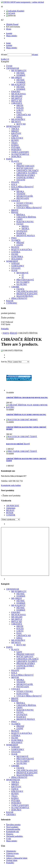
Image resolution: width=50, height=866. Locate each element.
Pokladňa (5, 329)
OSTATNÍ (20, 180)
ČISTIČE (20, 289)
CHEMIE (15, 287)
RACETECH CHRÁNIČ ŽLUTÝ (18, 444)
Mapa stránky (11, 36)
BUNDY (15, 140)
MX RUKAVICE (18, 94)
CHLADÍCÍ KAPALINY (27, 291)
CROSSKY (11, 814)
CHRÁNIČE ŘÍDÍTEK (26, 217)
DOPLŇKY (16, 156)
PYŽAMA (15, 147)
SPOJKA (20, 191)
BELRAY (10, 510)
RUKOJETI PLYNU (25, 222)
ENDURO (15, 91)
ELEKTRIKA (17, 256)
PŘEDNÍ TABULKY (25, 166)
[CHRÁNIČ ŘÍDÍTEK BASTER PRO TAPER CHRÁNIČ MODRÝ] (22, 420)
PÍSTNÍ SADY (22, 198)
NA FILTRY (21, 284)
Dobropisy (10, 856)
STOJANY (16, 268)
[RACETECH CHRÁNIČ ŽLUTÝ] (21, 436)
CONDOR (10, 515)
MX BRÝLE (16, 98)
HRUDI (19, 105)
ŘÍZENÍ (14, 212)
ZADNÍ (19, 245)
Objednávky (11, 851)
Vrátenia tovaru (12, 853)
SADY (19, 163)
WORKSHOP (12, 261)
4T (23, 277)
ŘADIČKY (21, 233)
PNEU (14, 238)
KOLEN (20, 108)
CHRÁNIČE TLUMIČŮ (26, 173)
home (8, 43)
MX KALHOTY (18, 84)
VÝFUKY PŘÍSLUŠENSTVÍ (28, 208)
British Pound (12, 24)
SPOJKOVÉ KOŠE (24, 196)
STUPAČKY (21, 231)
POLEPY (15, 182)
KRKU (19, 117)
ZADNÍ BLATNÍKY (25, 177)
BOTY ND (21, 124)
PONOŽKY (16, 150)
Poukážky (10, 863)
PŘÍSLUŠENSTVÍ (19, 298)
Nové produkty (12, 827)
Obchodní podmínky (14, 836)
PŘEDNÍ (20, 242)
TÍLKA (14, 143)
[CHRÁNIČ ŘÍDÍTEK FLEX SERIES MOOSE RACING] (27, 407)
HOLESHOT (16, 259)
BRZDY (14, 210)
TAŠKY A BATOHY (20, 152)
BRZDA (25, 226)
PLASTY (15, 161)
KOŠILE (15, 145)
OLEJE (14, 270)
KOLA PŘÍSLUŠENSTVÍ (22, 187)
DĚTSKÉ (20, 73)
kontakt (9, 33)
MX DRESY (16, 77)
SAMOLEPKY (17, 266)
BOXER (9, 513)
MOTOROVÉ (22, 273)
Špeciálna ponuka (13, 825)
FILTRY (14, 254)
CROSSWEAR (12, 68)
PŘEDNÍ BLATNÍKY (25, 175)
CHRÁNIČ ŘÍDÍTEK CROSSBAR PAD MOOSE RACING (27, 398)
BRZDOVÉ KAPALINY (27, 294)
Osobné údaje (11, 860)
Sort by (4, 362)
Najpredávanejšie (13, 829)
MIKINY (15, 131)
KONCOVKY (22, 205)
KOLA (14, 184)
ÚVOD (9, 66)
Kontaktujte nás (12, 831)
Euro (8, 29)
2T (23, 275)
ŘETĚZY (15, 247)
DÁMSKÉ (20, 75)
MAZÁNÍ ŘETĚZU (24, 296)
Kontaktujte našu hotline (11, 485)
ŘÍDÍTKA (20, 215)
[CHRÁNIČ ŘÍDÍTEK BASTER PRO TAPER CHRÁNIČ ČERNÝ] (21, 451)
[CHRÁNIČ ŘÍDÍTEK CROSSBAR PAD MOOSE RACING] (19, 390)
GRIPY (19, 219)
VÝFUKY (15, 201)
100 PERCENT (12, 506)
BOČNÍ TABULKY (24, 168)
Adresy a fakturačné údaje (16, 858)
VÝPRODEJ (11, 303)
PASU (19, 112)
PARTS (9, 159)
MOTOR (15, 189)
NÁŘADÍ (15, 263)
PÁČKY (20, 224)
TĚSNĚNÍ (20, 194)
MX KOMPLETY (19, 70)
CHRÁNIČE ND (23, 115)
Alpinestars (10, 508)
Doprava (9, 834)
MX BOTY (16, 122)
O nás (8, 838)
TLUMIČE (16, 240)
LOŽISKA (15, 252)
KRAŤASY (16, 133)
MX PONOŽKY (18, 119)
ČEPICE (14, 136)
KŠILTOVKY (17, 138)
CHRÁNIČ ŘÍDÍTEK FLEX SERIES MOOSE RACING (26, 415)
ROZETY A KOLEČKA (21, 249)
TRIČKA (15, 129)
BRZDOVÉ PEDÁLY (25, 236)
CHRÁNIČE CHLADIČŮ (27, 170)
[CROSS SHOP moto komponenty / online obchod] (22, 2)
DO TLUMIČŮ (22, 282)
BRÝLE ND (16, 101)
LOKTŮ (20, 110)
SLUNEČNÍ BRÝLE (20, 154)
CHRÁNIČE (16, 103)
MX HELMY (17, 96)
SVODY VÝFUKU (24, 203)
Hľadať (4, 54)
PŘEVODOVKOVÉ (25, 280)
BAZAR (9, 301)
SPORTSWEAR (13, 126)
